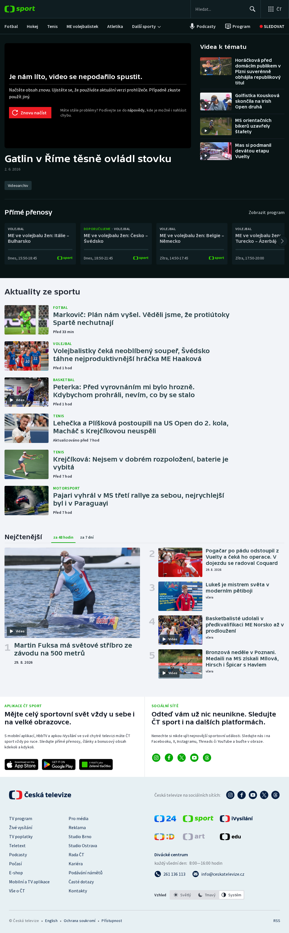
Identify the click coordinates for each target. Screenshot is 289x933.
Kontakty (78, 890)
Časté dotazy (81, 881)
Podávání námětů (85, 872)
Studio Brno (80, 836)
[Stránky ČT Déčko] (164, 838)
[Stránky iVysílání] (236, 820)
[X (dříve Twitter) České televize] (264, 794)
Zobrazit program (266, 212)
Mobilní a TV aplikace (29, 881)
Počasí (15, 863)
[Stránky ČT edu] (230, 838)
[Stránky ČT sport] (198, 820)
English (51, 920)
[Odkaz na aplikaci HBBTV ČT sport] (96, 764)
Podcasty (18, 854)
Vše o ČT (17, 890)
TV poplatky (20, 836)
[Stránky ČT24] (165, 820)
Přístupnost (112, 920)
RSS (276, 920)
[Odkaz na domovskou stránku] (28, 9)
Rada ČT (76, 854)
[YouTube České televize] (252, 794)
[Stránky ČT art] (194, 838)
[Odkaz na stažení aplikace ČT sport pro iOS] (21, 764)
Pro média (78, 818)
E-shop (16, 872)
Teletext (17, 845)
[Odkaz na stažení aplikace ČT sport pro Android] (59, 764)
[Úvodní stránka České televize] (40, 794)
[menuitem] (11, 26)
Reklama (77, 827)
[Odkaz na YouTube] (194, 757)
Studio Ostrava (83, 845)
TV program (20, 818)
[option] (182, 895)
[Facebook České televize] (241, 794)
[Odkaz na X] (181, 757)
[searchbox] (220, 9)
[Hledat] (252, 9)
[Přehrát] (205, 70)
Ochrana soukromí (79, 920)
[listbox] (207, 895)
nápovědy (136, 110)
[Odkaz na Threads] (207, 757)
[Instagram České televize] (230, 794)
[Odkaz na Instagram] (156, 757)
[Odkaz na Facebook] (169, 757)
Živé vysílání (20, 827)
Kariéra (76, 863)
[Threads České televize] (275, 794)
